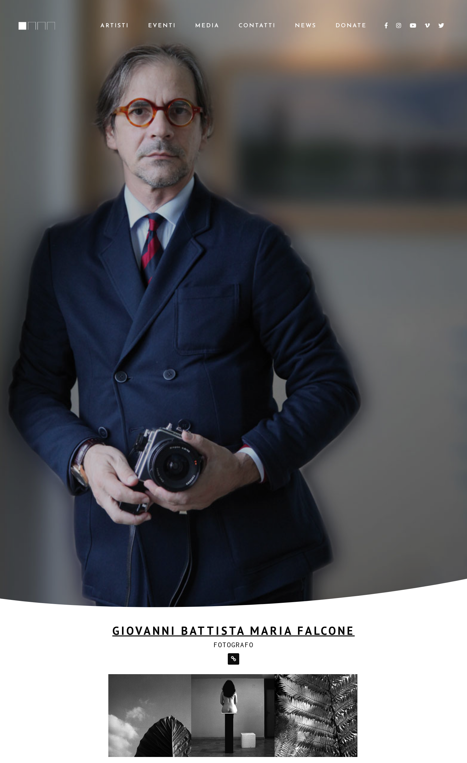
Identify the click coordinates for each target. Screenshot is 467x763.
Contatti (257, 26)
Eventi (162, 26)
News (305, 26)
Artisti (114, 26)
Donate (351, 26)
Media (207, 26)
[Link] (233, 659)
